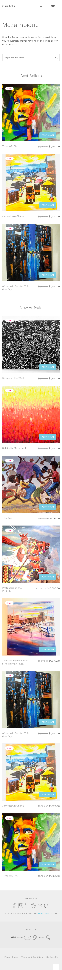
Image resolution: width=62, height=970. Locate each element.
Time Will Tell (10, 146)
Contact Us (52, 957)
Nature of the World (13, 378)
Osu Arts (8, 6)
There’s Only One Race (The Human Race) (15, 662)
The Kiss (7, 518)
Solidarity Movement (14, 448)
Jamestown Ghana (13, 216)
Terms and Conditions (32, 957)
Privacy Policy (11, 957)
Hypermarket (43, 913)
